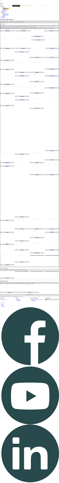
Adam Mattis (7, 105)
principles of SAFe (43, 25)
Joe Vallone (7, 244)
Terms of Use (2, 304)
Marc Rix (7, 220)
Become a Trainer (18, 300)
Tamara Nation (37, 162)
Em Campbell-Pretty (7, 48)
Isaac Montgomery (37, 108)
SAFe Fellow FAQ (52, 28)
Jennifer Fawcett (9, 292)
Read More (3, 12)
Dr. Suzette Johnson (7, 84)
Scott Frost (7, 69)
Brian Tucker (52, 232)
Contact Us (46, 299)
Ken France (52, 57)
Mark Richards (52, 174)
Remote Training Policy (3, 306)
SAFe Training (3, 16)
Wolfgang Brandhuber (37, 36)
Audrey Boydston (23, 30)
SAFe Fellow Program (3, 21)
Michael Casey (23, 48)
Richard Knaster (37, 81)
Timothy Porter (37, 174)
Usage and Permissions (33, 300)
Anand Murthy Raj (7, 162)
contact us (19, 296)
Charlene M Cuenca (52, 48)
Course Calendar (18, 299)
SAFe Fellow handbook (3, 28)
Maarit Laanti (22, 96)
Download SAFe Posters (4, 299)
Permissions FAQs (15, 296)
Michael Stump (37, 237)
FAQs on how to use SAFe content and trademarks (36, 299)
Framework (2, 6)
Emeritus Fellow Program (43, 21)
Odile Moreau (52, 150)
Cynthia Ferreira (37, 57)
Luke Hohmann (37, 72)
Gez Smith (7, 232)
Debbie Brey (51, 30)
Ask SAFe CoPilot (3, 17)
